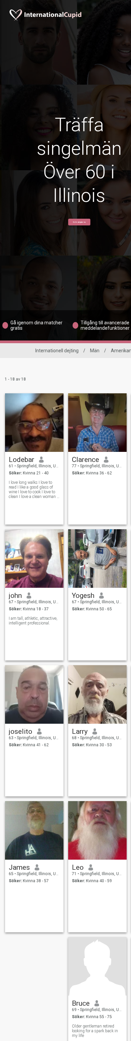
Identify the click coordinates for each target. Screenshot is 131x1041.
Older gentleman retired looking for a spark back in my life (95, 1031)
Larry (80, 731)
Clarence (85, 460)
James (19, 867)
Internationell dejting (57, 350)
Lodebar (21, 460)
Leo (78, 867)
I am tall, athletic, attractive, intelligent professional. (33, 620)
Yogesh (83, 595)
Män (94, 350)
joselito (20, 731)
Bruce (81, 1003)
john (15, 595)
